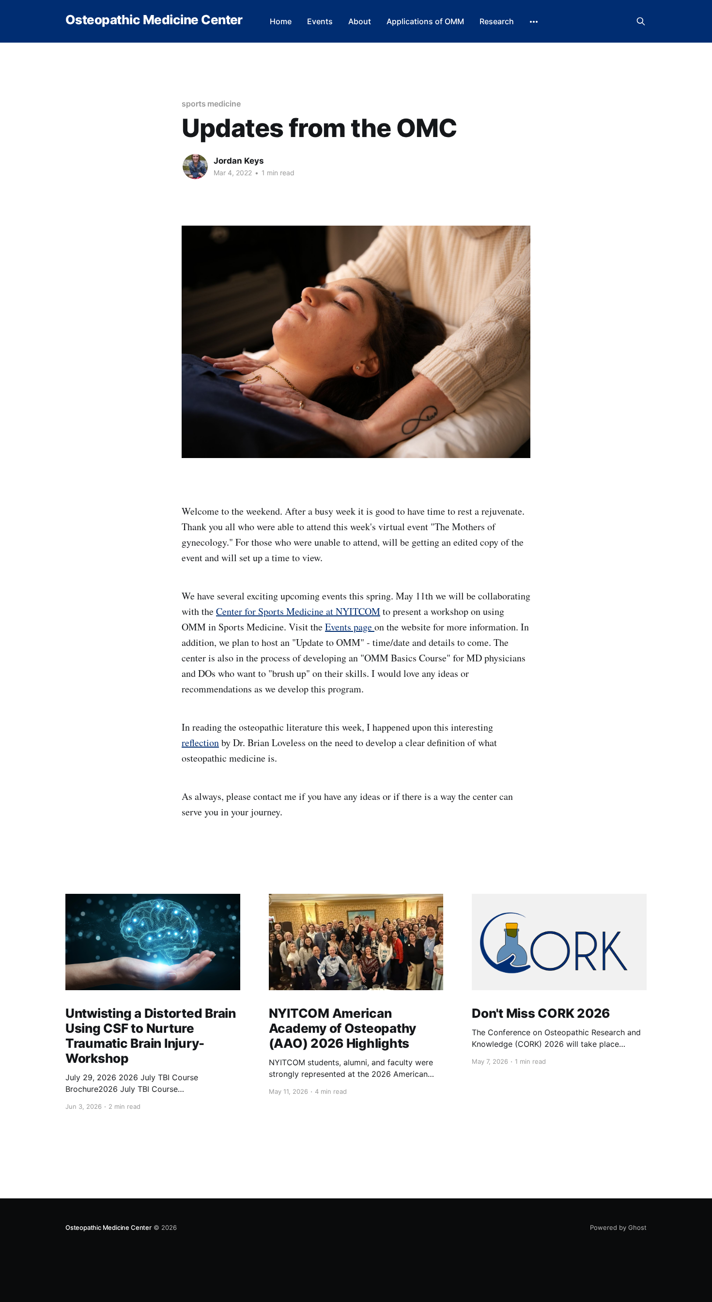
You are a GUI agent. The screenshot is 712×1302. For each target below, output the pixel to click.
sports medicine (211, 103)
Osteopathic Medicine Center (154, 20)
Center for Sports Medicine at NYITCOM (298, 611)
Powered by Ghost (618, 1227)
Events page (349, 626)
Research (497, 21)
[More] (533, 22)
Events (320, 21)
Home (281, 21)
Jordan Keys (239, 161)
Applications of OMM (425, 21)
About (359, 21)
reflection (200, 742)
